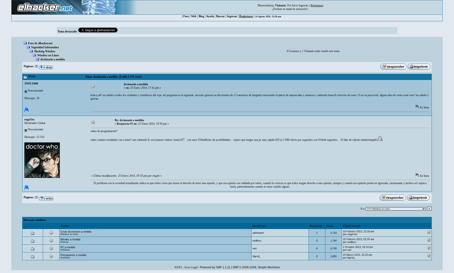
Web (193, 16)
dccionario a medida (52, 59)
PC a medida (68, 247)
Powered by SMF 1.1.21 (215, 267)
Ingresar (303, 5)
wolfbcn (257, 240)
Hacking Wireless (44, 51)
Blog (201, 16)
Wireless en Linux (48, 55)
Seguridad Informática (45, 47)
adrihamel (258, 232)
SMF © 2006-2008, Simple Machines (256, 267)
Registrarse (246, 16)
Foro (186, 16)
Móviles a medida (70, 239)
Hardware (65, 250)
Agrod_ (257, 256)
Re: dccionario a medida (129, 120)
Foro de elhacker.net (40, 43)
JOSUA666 (31, 83)
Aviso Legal (190, 267)
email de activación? (297, 9)
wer (255, 248)
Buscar (220, 16)
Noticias (65, 242)
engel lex (29, 119)
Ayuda (210, 16)
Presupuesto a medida (73, 255)
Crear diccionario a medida (76, 231)
